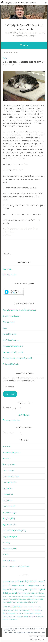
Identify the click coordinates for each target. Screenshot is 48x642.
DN (19, 65)
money (39, 607)
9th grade (6, 590)
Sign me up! (9, 394)
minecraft (34, 607)
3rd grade (12, 581)
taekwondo (25, 616)
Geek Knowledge (9, 512)
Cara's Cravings (8, 470)
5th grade (21, 581)
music (20, 610)
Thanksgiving (39, 616)
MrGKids (6, 554)
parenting (33, 610)
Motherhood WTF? (10, 548)
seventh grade (37, 613)
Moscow (5, 610)
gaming (19, 602)
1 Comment (7, 235)
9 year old (40, 585)
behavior (28, 596)
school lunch (29, 613)
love (27, 607)
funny (14, 602)
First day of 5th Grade (11, 364)
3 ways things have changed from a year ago (19, 310)
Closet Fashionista (9, 482)
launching (6, 232)
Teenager (32, 616)
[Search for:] (24, 254)
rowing (10, 613)
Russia (18, 613)
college (40, 599)
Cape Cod (21, 599)
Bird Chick (6, 458)
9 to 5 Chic (7, 446)
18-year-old (8, 596)
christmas (34, 599)
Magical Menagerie (10, 536)
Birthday (34, 596)
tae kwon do (19, 616)
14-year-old (19, 593)
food (8, 602)
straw (13, 232)
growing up (24, 602)
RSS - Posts (7, 269)
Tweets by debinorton (11, 420)
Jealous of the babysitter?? (13, 346)
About (5, 328)
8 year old (23, 585)
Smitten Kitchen (9, 560)
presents (40, 610)
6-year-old (12, 229)
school (22, 613)
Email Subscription (24, 373)
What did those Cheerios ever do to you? (23, 62)
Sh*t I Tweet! (24, 415)
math (30, 607)
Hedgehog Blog (9, 518)
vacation (14, 619)
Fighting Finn (7, 500)
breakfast (20, 229)
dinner (5, 602)
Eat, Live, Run (8, 488)
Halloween (31, 602)
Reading (5, 613)
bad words (14, 596)
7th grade (15, 586)
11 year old (32, 589)
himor (36, 602)
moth (9, 610)
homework (6, 607)
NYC (28, 610)
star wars (12, 616)
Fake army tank (8, 322)
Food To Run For (9, 506)
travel (10, 619)
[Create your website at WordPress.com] (24, 2)
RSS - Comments (9, 275)
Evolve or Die (8, 494)
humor (35, 229)
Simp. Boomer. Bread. (11, 316)
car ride (26, 599)
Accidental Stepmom (11, 452)
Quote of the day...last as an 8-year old (17, 358)
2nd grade (5, 581)
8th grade (32, 586)
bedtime (23, 596)
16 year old (36, 593)
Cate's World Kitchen (11, 476)
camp (16, 599)
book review (6, 599)
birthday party (41, 596)
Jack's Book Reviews (10, 340)
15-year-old (29, 593)
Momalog (6, 542)
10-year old (14, 589)
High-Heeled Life (9, 524)
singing (5, 616)
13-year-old (10, 593)
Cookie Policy (41, 632)
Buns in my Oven (9, 464)
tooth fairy (5, 619)
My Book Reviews (9, 334)
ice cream (23, 607)
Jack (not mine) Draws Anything (14, 530)
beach (19, 596)
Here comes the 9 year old (13, 352)
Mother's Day (14, 610)
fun (11, 602)
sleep (8, 616)
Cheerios (28, 229)
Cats (30, 599)
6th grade (40, 581)
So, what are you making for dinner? (16, 566)
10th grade (23, 589)
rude (13, 613)
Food (5, 58)
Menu (25, 45)
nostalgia (24, 610)
